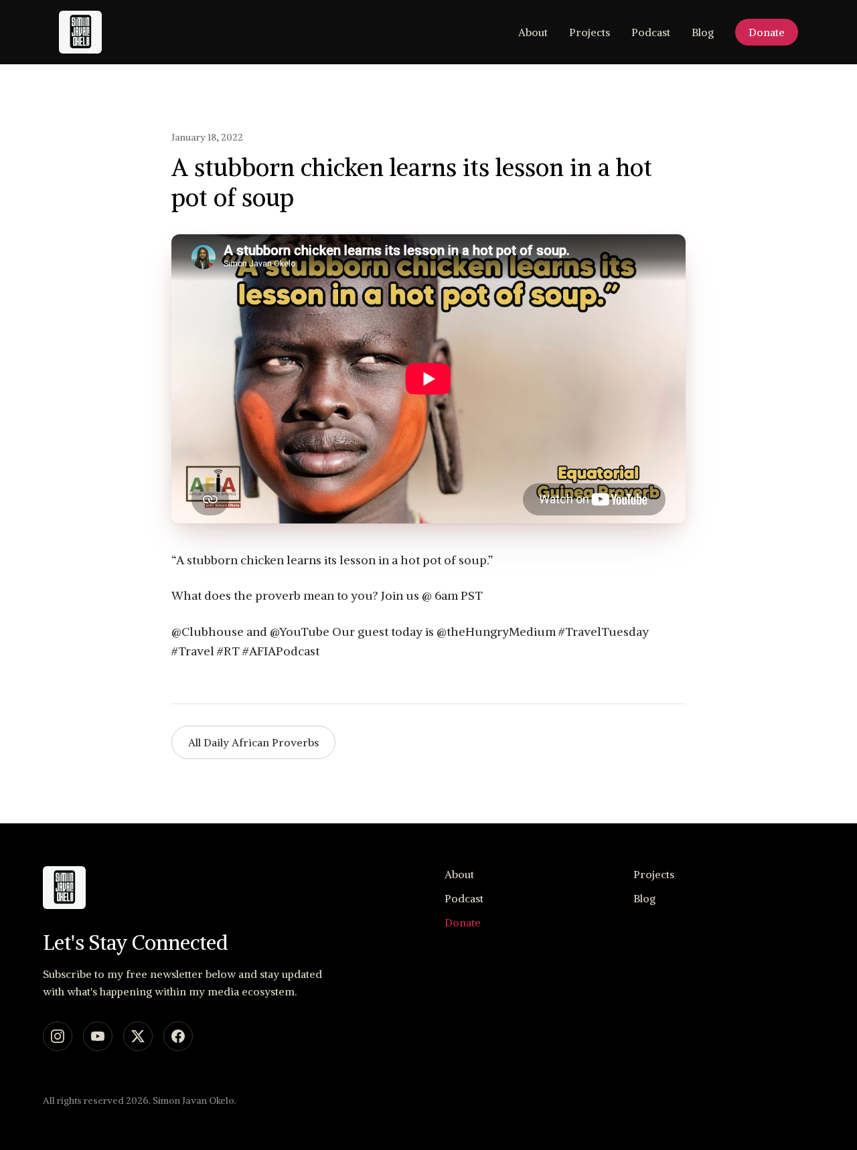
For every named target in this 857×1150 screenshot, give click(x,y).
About (533, 32)
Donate (767, 32)
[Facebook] (178, 1036)
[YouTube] (97, 1036)
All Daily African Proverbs (253, 742)
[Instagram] (57, 1036)
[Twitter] (138, 1036)
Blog (703, 32)
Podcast (650, 32)
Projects (589, 32)
